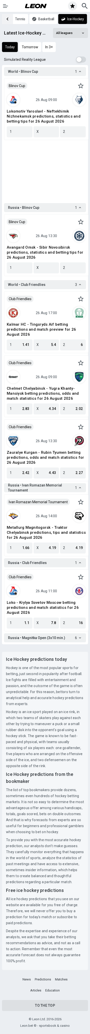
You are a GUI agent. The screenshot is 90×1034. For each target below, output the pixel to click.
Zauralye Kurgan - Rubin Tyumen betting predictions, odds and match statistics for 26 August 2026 (45, 457)
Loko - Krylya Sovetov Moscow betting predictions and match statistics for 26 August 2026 (43, 607)
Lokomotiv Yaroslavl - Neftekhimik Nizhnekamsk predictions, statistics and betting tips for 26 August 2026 (43, 116)
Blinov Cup (17, 86)
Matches (61, 979)
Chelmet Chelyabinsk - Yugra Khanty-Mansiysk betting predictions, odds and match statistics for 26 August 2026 (43, 393)
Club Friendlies (20, 299)
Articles (35, 990)
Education (52, 990)
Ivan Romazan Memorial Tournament (38, 502)
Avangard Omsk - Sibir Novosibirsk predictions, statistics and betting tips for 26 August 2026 (45, 252)
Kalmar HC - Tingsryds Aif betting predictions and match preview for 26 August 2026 (41, 329)
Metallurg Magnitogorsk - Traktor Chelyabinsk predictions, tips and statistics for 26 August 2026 (46, 532)
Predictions (43, 979)
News (26, 979)
